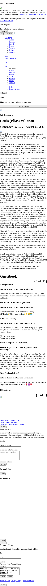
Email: (2, 441)
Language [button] (8, 38)
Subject (2, 562)
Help (6, 56)
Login (7, 62)
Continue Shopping (23, 106)
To (1, 553)
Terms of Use (5, 581)
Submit (10, 577)
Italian (11, 50)
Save (9, 462)
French (11, 44)
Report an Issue (10, 58)
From (2, 557)
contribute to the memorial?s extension (32, 14)
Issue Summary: (6, 445)
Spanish (12, 48)
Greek (11, 46)
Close (3, 474)
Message (3, 566)
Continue (4, 31)
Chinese (12, 52)
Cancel (3, 462)
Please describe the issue (9, 450)
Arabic (11, 40)
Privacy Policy (16, 581)
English (12, 42)
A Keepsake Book (6, 21)
